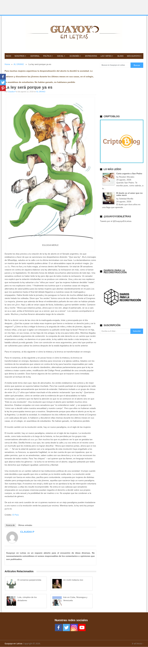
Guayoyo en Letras (13, 643)
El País (15, 515)
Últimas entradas (25, 525)
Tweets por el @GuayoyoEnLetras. (116, 221)
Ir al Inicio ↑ (137, 643)
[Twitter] (3, 82)
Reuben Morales (126, 177)
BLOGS (120, 56)
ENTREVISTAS (91, 56)
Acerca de (10, 525)
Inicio (8, 56)
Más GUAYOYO (134, 56)
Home (7, 64)
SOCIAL (61, 56)
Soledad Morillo (126, 198)
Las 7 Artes (107, 56)
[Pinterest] (3, 88)
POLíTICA (48, 56)
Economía (75, 56)
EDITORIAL (35, 56)
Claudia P (12, 92)
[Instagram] (74, 627)
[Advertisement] (74, 7)
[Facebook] (3, 77)
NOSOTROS (20, 56)
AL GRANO (19, 64)
